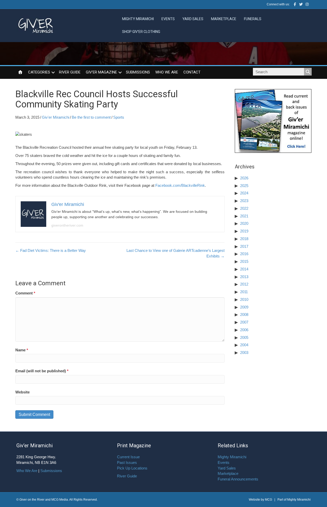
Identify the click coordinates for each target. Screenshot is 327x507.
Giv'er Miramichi (55, 117)
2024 (244, 193)
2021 (244, 216)
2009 (244, 307)
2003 (244, 352)
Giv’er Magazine (101, 72)
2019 (244, 231)
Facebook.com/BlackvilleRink (180, 185)
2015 (244, 261)
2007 (244, 322)
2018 (244, 239)
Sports (118, 117)
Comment (25, 293)
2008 (244, 314)
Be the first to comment (91, 117)
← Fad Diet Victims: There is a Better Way (50, 250)
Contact (192, 72)
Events (168, 19)
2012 (244, 284)
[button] (53, 72)
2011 (244, 292)
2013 (244, 277)
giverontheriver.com (67, 225)
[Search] (308, 72)
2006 (244, 330)
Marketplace (223, 19)
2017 (244, 246)
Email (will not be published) (41, 371)
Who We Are (166, 72)
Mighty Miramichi (138, 19)
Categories (39, 72)
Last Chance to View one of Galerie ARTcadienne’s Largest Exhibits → (175, 253)
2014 (244, 269)
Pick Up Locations (132, 468)
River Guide (69, 72)
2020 (244, 223)
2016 (244, 254)
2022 (244, 208)
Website (22, 392)
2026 (244, 178)
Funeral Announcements (238, 479)
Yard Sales (192, 19)
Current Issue (128, 457)
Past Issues (127, 462)
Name (21, 350)
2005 (244, 337)
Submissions (138, 72)
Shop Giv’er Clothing (141, 32)
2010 (244, 299)
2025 (244, 185)
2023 (244, 201)
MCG (268, 499)
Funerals (252, 19)
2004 (244, 345)
